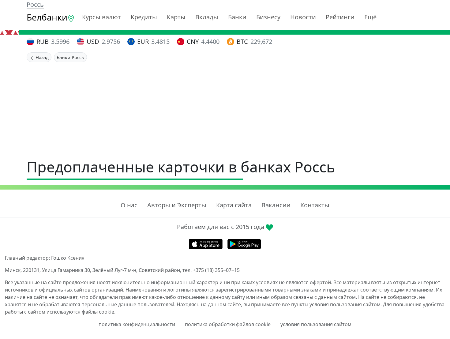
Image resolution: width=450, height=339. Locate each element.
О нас (129, 205)
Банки (237, 17)
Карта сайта (234, 205)
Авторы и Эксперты (176, 205)
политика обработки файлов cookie (228, 324)
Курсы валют (101, 17)
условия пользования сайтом (315, 324)
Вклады (206, 17)
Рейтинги (340, 17)
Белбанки (47, 17)
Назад (41, 57)
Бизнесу (268, 17)
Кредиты (144, 17)
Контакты (314, 205)
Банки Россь (70, 57)
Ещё (370, 17)
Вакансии (276, 205)
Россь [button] (35, 4)
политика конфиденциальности (137, 324)
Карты (176, 17)
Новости (303, 17)
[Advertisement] (225, 108)
